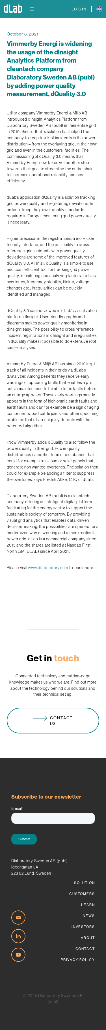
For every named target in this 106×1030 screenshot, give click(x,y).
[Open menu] (32, 9)
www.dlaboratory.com (48, 567)
